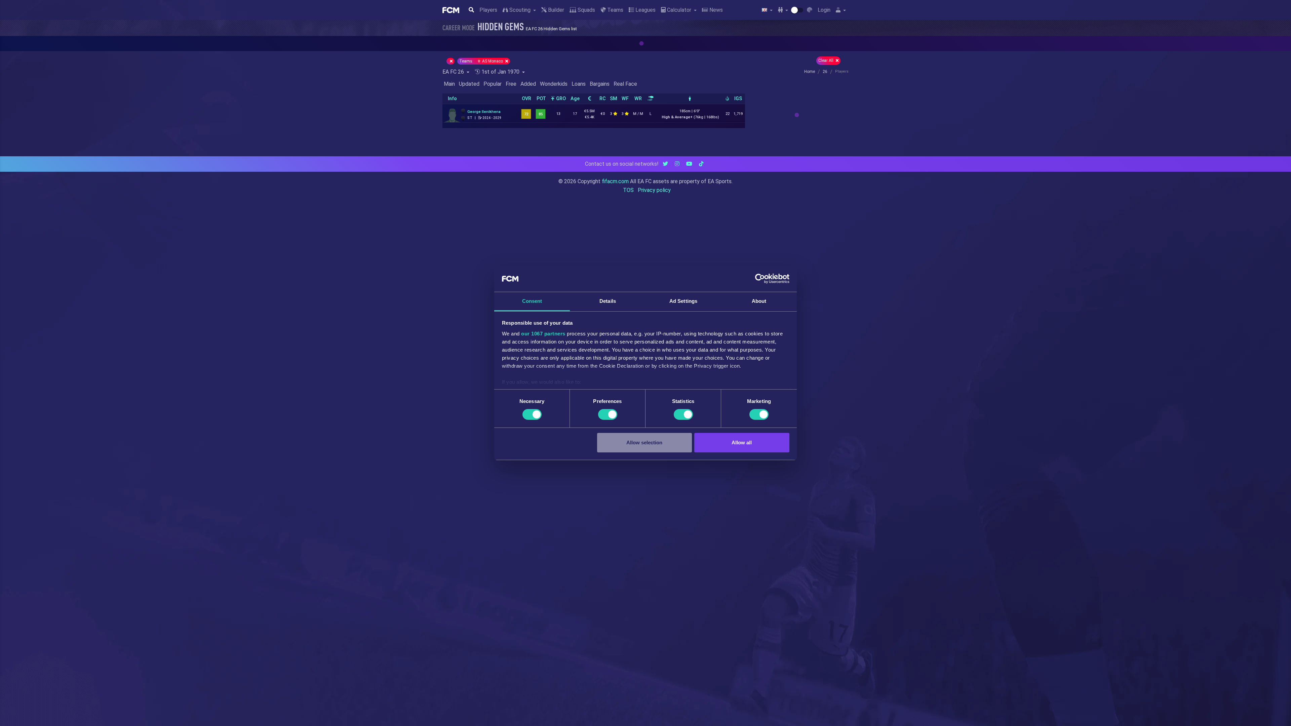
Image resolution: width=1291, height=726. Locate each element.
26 (825, 71)
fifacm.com (615, 181)
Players (488, 10)
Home (809, 71)
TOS (628, 190)
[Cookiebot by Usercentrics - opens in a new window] (760, 279)
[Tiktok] (701, 164)
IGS (738, 99)
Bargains (600, 84)
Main (449, 84)
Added (528, 84)
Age (575, 99)
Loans (579, 84)
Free (511, 84)
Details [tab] (607, 301)
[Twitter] (665, 164)
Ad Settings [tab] (683, 301)
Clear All (826, 60)
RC (602, 99)
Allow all (742, 442)
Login (824, 10)
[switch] (607, 414)
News (715, 10)
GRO (560, 99)
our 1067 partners (543, 333)
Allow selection (644, 442)
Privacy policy (654, 190)
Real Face (625, 84)
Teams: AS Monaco (481, 61)
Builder (555, 10)
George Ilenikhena (484, 112)
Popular (492, 84)
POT (541, 99)
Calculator (679, 10)
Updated (469, 84)
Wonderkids (554, 84)
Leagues (645, 10)
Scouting (520, 10)
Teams (614, 10)
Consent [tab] (532, 301)
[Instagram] (677, 164)
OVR (526, 99)
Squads (585, 10)
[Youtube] (689, 164)
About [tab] (759, 301)
